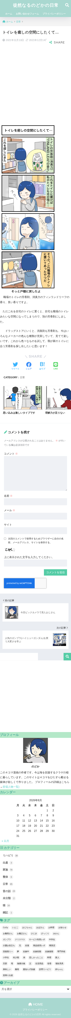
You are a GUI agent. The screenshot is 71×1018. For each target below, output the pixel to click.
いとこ (15, 927)
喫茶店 (52, 945)
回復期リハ (8, 951)
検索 (67, 656)
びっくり (45, 933)
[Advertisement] (35, 84)
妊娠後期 (49, 951)
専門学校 (61, 951)
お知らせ (62, 927)
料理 (49, 957)
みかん (56, 933)
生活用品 (39, 963)
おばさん (40, 927)
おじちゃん (27, 927)
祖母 (49, 963)
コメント (11, 453)
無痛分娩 (21, 963)
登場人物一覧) (11, 786)
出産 (7, 862)
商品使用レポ (39, 945)
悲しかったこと (36, 957)
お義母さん (8, 933)
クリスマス (20, 939)
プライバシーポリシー (54, 13)
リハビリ (10, 855)
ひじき (34, 933)
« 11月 (5, 841)
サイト (8, 524)
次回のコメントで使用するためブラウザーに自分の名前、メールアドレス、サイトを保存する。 (36, 540)
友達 (27, 945)
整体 (7, 876)
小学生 (6, 957)
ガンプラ (7, 939)
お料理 (51, 927)
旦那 (5, 963)
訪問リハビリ (45, 969)
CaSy (5, 927)
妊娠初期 (37, 951)
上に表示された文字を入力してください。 (29, 557)
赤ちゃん (59, 969)
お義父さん (22, 933)
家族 (7, 869)
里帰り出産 (8, 975)
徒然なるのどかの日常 (36, 5)
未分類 (9, 898)
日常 (22, 377)
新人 (57, 957)
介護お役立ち (9, 945)
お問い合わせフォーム (27, 13)
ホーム (8, 13)
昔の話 (9, 891)
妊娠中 (26, 951)
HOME (37, 1004)
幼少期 (16, 957)
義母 (17, 969)
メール (9, 510)
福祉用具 (59, 963)
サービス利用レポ (37, 939)
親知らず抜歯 (29, 969)
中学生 (52, 939)
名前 (8, 495)
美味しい (7, 969)
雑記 (7, 912)
